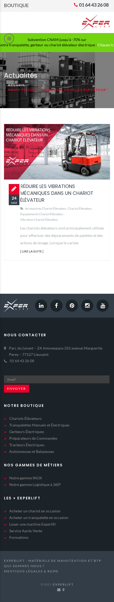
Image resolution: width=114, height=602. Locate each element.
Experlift (63, 584)
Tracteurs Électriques (26, 445)
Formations (18, 537)
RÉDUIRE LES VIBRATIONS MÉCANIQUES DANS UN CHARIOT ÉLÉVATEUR (56, 193)
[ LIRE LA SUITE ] (31, 251)
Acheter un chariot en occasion (34, 511)
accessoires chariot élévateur (45, 208)
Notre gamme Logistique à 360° (35, 484)
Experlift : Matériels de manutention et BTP (52, 561)
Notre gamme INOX (25, 478)
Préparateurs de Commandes (33, 438)
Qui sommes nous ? (24, 566)
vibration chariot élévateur (39, 220)
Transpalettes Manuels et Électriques (39, 425)
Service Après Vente (25, 531)
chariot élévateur (80, 208)
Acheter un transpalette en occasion (38, 517)
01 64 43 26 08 (93, 5)
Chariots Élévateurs (25, 418)
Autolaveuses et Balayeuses (31, 451)
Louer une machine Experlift (32, 524)
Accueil (16, 85)
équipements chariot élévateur (41, 214)
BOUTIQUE (16, 5)
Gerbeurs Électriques (26, 431)
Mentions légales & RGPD (31, 571)
